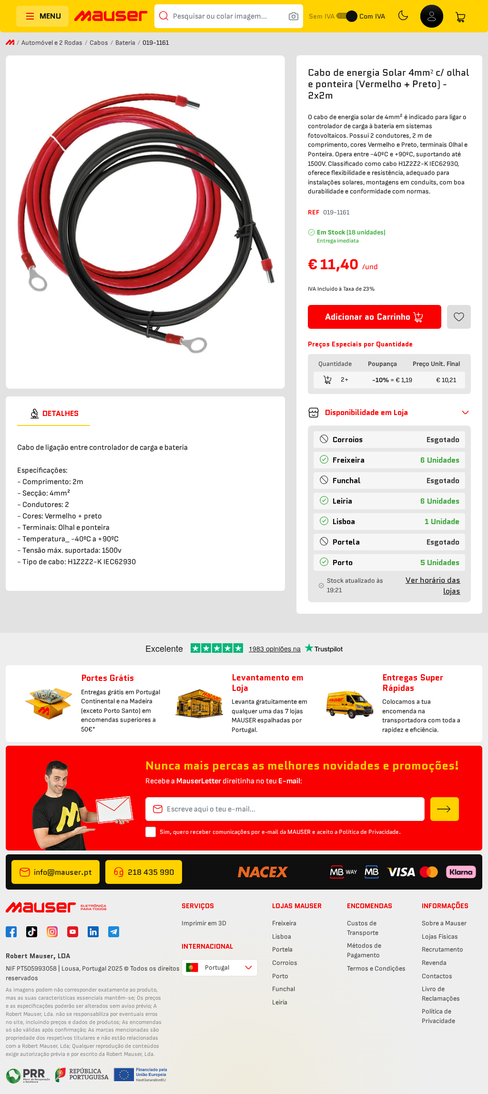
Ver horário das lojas (433, 586)
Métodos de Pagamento (364, 950)
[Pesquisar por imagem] (293, 16)
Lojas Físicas (440, 936)
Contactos (437, 976)
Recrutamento (442, 949)
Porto (280, 976)
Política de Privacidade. (370, 832)
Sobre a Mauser (444, 923)
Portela (282, 949)
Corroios (284, 963)
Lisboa (281, 936)
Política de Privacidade (438, 1016)
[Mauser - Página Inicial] (111, 16)
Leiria (279, 1002)
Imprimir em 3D (204, 923)
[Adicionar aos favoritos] (459, 317)
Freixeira (284, 923)
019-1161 (336, 212)
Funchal (283, 989)
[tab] (54, 413)
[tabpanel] (145, 502)
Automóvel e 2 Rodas (52, 43)
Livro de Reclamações (441, 994)
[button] (389, 412)
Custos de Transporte (362, 928)
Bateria (126, 43)
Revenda (434, 963)
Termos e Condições (376, 968)
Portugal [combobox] (217, 967)
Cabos (100, 43)
